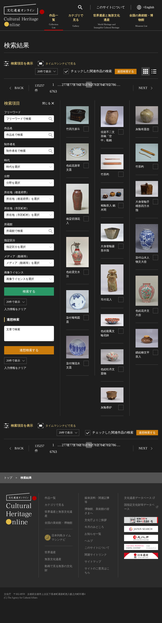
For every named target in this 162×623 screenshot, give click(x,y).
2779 (71, 85)
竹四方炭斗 (73, 129)
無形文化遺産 (53, 559)
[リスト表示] (154, 71)
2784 (101, 85)
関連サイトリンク (96, 554)
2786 (113, 85)
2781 (83, 85)
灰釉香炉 (106, 407)
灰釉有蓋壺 (142, 129)
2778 (65, 85)
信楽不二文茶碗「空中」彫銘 (108, 136)
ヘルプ (89, 540)
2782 (89, 85)
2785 (107, 85)
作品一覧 (53, 21)
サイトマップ (93, 561)
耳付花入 (106, 299)
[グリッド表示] (145, 71)
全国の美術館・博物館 (141, 20)
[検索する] (50, 118)
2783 (95, 85)
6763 (53, 91)
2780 (77, 85)
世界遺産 (50, 552)
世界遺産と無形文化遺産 (106, 21)
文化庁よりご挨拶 (96, 520)
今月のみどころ (94, 526)
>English (148, 7)
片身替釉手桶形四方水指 (142, 206)
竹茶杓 (105, 174)
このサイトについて (110, 7)
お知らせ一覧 (93, 533)
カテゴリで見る (75, 20)
